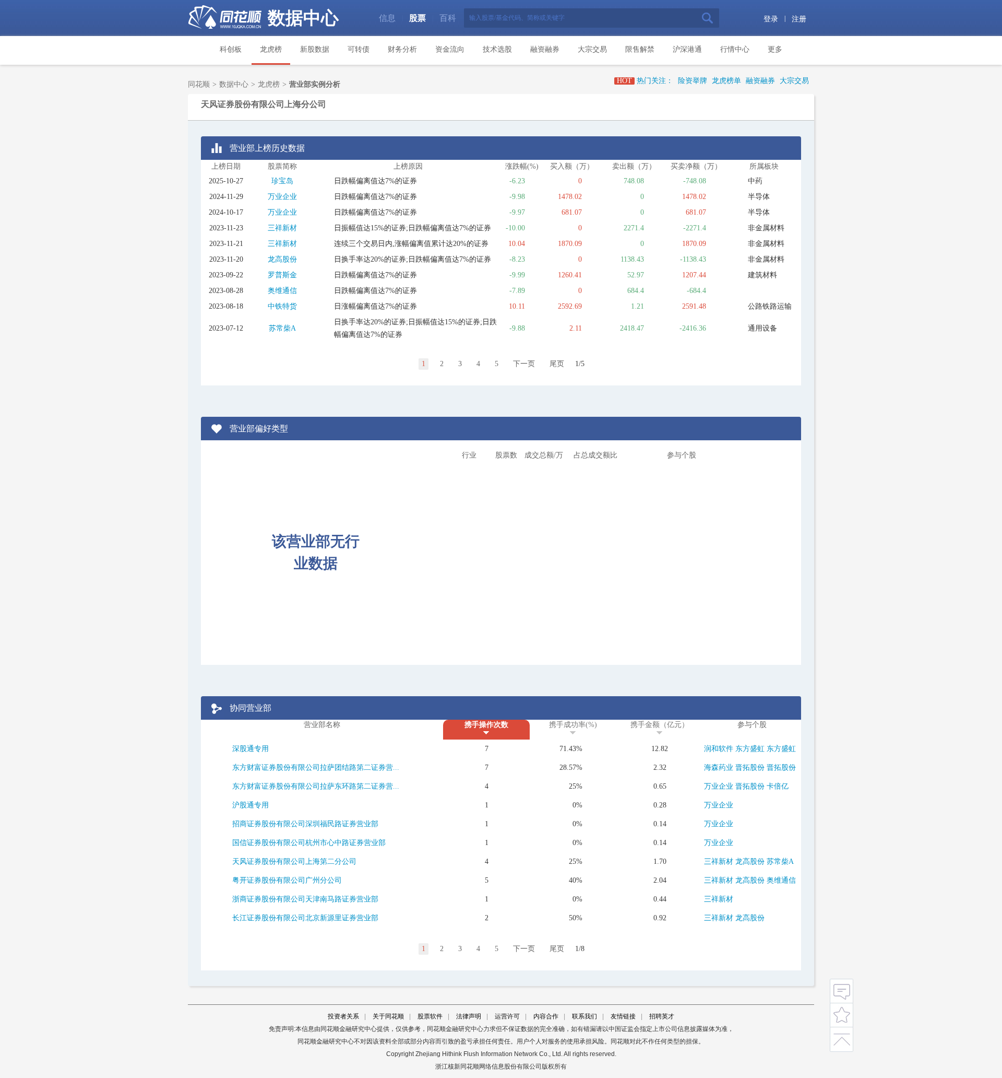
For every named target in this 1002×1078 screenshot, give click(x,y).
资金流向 (449, 49)
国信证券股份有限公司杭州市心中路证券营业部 (309, 843)
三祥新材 (282, 228)
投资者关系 (343, 1016)
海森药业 (718, 767)
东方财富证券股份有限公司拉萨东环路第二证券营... (315, 786)
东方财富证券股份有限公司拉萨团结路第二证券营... (315, 767)
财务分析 (402, 49)
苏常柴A (282, 328)
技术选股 (497, 49)
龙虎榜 (271, 49)
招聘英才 (661, 1016)
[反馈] (841, 990)
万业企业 (282, 197)
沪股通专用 (250, 805)
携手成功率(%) (573, 725)
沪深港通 (687, 49)
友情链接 (623, 1016)
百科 (447, 18)
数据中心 (303, 18)
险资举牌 (692, 81)
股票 (417, 18)
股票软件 (430, 1016)
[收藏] (841, 1014)
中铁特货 (282, 306)
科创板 (231, 49)
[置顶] (841, 1037)
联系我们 (584, 1016)
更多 (775, 49)
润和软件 (718, 749)
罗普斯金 (282, 275)
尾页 (557, 364)
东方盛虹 (750, 749)
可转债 (358, 49)
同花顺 (199, 84)
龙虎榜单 (726, 81)
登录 (771, 19)
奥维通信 (282, 291)
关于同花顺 (388, 1016)
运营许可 (507, 1016)
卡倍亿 (778, 786)
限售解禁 (639, 49)
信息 (387, 18)
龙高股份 (282, 259)
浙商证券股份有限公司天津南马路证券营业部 (305, 899)
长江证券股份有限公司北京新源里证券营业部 (305, 918)
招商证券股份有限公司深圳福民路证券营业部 (305, 824)
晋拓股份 (750, 767)
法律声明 (468, 1016)
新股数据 (314, 49)
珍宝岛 (282, 181)
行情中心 (734, 49)
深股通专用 (250, 749)
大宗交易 (592, 49)
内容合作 (545, 1016)
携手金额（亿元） (659, 725)
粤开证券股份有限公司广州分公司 (287, 880)
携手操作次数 (486, 725)
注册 (799, 19)
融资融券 (544, 49)
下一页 (524, 364)
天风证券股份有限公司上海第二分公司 (294, 861)
